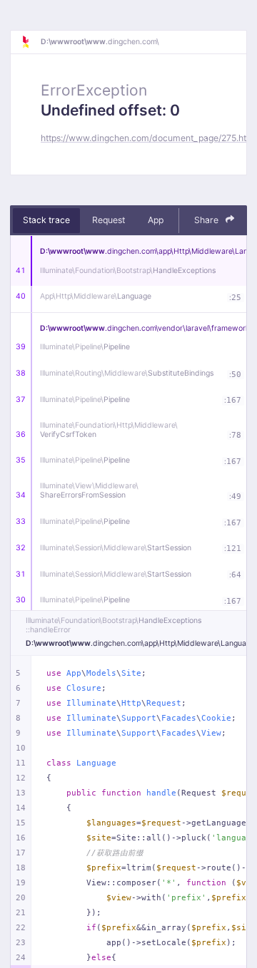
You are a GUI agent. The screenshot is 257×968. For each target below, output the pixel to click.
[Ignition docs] (31, 42)
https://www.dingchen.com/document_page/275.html (148, 138)
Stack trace (46, 220)
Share (207, 220)
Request (108, 220)
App (155, 220)
